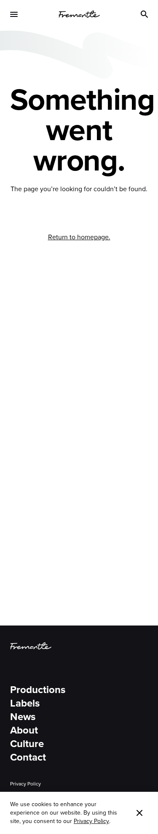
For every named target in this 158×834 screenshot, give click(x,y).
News (22, 716)
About (24, 730)
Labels (25, 703)
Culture (27, 743)
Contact (28, 757)
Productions (37, 689)
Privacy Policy (25, 783)
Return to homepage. (79, 237)
